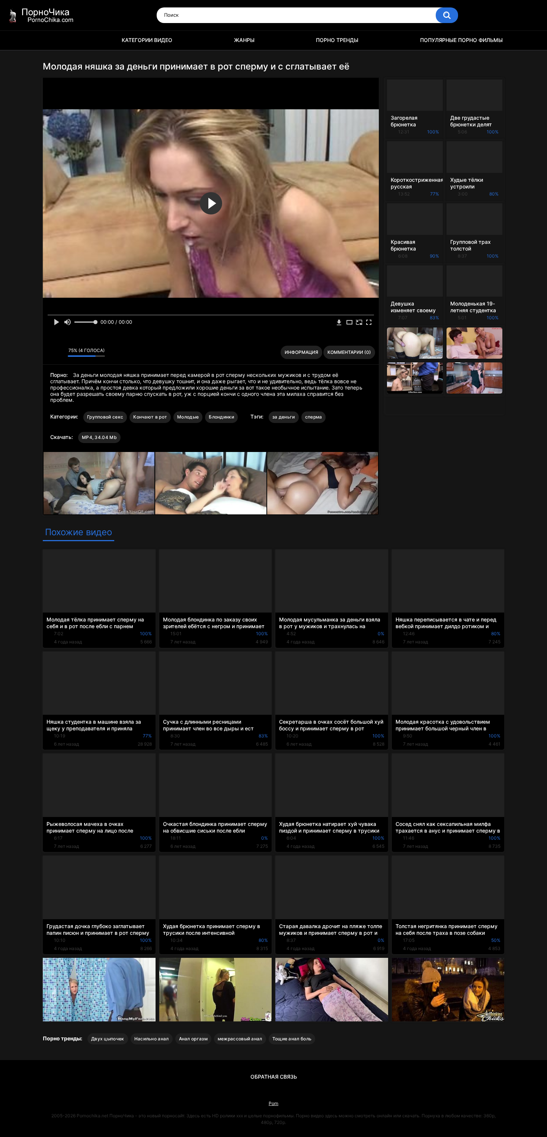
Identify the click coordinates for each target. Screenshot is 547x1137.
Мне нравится (50, 352)
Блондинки (221, 417)
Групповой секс (105, 417)
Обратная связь (273, 1076)
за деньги (283, 417)
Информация (301, 352)
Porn (273, 1103)
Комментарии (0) (349, 352)
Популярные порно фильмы (461, 40)
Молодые (188, 417)
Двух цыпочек (107, 1038)
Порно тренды (337, 40)
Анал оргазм (193, 1038)
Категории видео (147, 40)
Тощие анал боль (292, 1038)
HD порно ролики (52, 40)
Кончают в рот (150, 417)
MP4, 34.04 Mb (99, 437)
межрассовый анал (240, 1038)
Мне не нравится (60, 352)
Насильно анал (151, 1038)
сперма (313, 417)
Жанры (244, 40)
